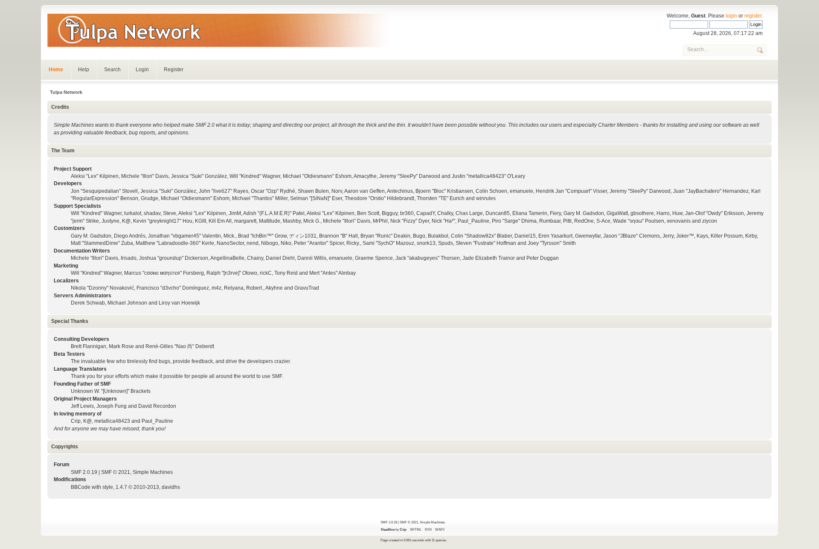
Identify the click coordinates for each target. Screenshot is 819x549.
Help (83, 70)
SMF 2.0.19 (84, 472)
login (731, 16)
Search (112, 70)
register (752, 16)
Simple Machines (153, 472)
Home (56, 70)
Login (142, 70)
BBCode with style (92, 487)
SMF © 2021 (115, 472)
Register (173, 70)
